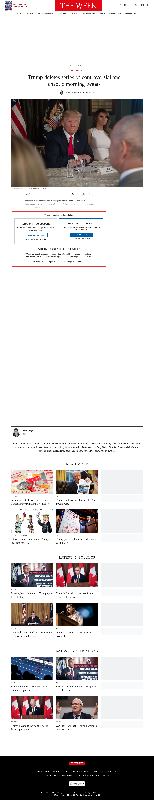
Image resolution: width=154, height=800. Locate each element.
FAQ (64, 776)
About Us (39, 772)
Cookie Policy (112, 772)
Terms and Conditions (80, 772)
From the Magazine (88, 14)
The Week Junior (115, 14)
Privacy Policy (98, 772)
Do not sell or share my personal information (88, 776)
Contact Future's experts (57, 772)
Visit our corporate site (105, 793)
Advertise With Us (53, 776)
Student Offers (130, 14)
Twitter (111, 451)
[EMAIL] (25, 434)
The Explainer (28, 14)
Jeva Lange (71, 92)
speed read (76, 71)
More (101, 14)
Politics (80, 66)
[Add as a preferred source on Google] (77, 783)
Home (72, 66)
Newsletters (62, 14)
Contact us (80, 262)
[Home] (19, 14)
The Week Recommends (46, 14)
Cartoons (74, 14)
